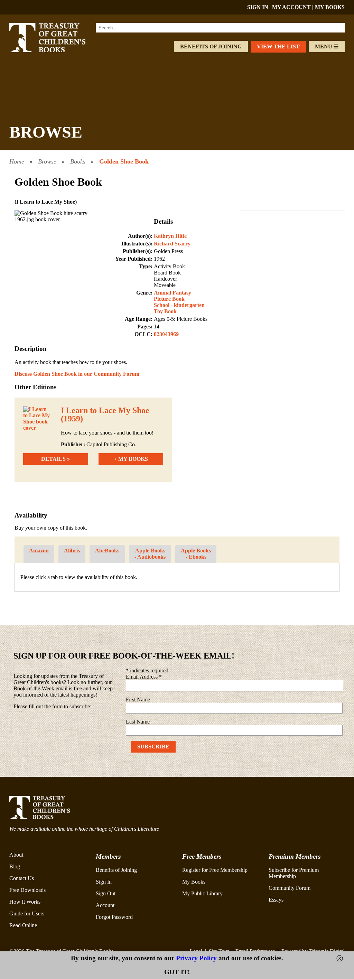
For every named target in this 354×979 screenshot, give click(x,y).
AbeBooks (107, 550)
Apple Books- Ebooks (196, 554)
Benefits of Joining (211, 46)
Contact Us (21, 878)
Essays (276, 900)
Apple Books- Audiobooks (150, 554)
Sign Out (105, 893)
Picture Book (169, 299)
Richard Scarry (172, 243)
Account (105, 905)
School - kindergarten (179, 305)
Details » (55, 459)
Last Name (138, 722)
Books (77, 161)
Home (16, 161)
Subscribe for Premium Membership (294, 873)
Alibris (72, 550)
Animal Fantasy (172, 293)
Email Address (144, 677)
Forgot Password (114, 917)
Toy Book (165, 311)
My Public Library (202, 893)
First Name (138, 699)
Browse (47, 161)
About (16, 855)
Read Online (23, 925)
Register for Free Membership (215, 870)
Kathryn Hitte (170, 236)
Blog (14, 866)
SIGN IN (257, 7)
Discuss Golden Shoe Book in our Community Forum (77, 374)
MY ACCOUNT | (293, 7)
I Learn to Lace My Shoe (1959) (105, 414)
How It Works (24, 902)
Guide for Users (26, 913)
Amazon (39, 550)
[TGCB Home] (55, 50)
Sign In (104, 882)
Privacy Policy (196, 958)
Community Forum (289, 888)
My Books (193, 882)
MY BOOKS (330, 7)
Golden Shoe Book (124, 161)
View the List (278, 46)
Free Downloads (27, 890)
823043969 (166, 334)
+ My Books (131, 459)
